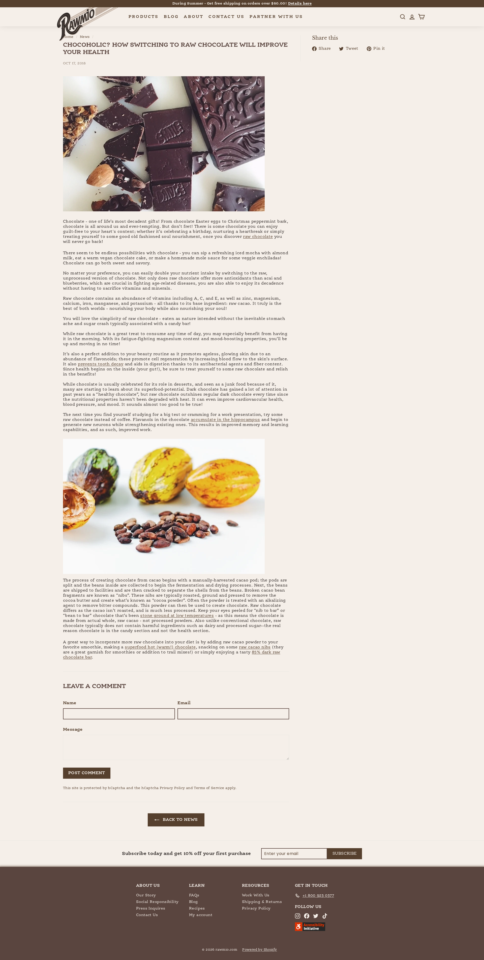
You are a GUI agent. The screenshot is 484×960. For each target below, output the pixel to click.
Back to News (179, 820)
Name (69, 703)
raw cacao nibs (255, 647)
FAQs (194, 895)
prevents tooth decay (100, 364)
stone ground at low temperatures (177, 616)
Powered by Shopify (259, 949)
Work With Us (255, 895)
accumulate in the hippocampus (225, 420)
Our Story (146, 895)
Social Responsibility (157, 902)
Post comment (86, 773)
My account (200, 915)
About (193, 17)
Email (184, 703)
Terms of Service (209, 788)
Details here (300, 3)
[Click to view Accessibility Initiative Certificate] (310, 930)
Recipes (197, 908)
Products (144, 17)
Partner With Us (276, 17)
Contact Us (226, 17)
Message (73, 729)
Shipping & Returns (262, 902)
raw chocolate (258, 237)
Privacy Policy (172, 788)
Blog (171, 17)
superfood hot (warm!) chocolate (160, 647)
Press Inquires (150, 908)
